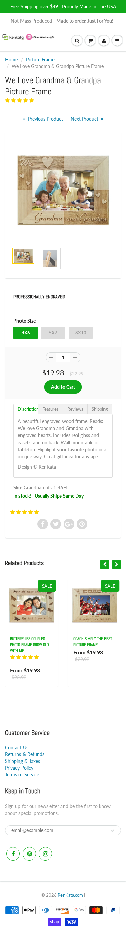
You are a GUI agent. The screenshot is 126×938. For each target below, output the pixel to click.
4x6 (26, 332)
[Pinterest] (29, 854)
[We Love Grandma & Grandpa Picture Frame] (63, 190)
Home (11, 59)
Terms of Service (22, 774)
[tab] (25, 409)
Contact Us (16, 747)
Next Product (85, 119)
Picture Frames (41, 59)
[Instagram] (45, 854)
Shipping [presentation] (100, 409)
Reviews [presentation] (75, 409)
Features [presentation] (50, 409)
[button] (20, 100)
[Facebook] (13, 854)
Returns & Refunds (24, 754)
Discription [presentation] (28, 409)
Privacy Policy (19, 768)
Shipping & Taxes (22, 761)
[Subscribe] (112, 830)
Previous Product (45, 119)
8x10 (80, 332)
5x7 (53, 332)
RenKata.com (70, 895)
